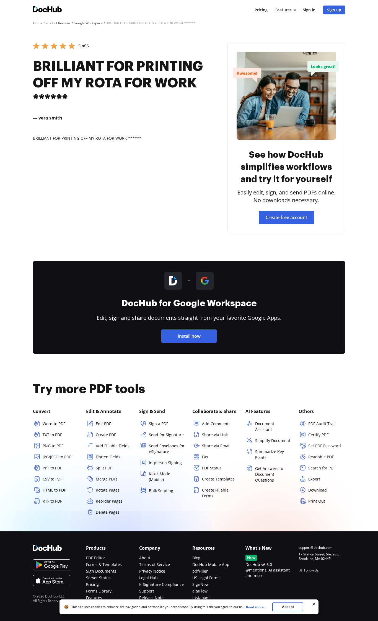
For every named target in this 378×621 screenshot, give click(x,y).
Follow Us (311, 570)
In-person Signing (165, 462)
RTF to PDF (52, 501)
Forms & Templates (104, 564)
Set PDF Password (324, 445)
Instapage (201, 597)
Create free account (286, 217)
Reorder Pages (109, 501)
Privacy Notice (152, 571)
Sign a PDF (158, 423)
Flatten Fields (108, 456)
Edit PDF (103, 423)
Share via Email (216, 445)
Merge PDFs (107, 479)
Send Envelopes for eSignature (167, 448)
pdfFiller (200, 571)
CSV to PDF (52, 479)
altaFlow (200, 591)
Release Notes (152, 597)
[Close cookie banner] (313, 604)
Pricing (261, 9)
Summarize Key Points (269, 454)
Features (283, 9)
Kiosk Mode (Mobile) (159, 476)
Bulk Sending (161, 490)
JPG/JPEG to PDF (57, 456)
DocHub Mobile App (210, 564)
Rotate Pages (108, 490)
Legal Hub (148, 577)
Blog (196, 557)
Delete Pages (108, 512)
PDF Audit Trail (322, 423)
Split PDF (104, 468)
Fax (205, 456)
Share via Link (215, 434)
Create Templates (218, 479)
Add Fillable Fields (113, 445)
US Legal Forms (206, 577)
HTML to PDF (54, 490)
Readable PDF (321, 456)
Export (314, 479)
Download (317, 490)
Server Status (98, 577)
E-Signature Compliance (161, 584)
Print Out (316, 501)
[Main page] (47, 10)
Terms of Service (154, 564)
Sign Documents (101, 571)
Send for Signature (166, 434)
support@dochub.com (315, 547)
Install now (189, 336)
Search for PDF (321, 468)
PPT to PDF (52, 468)
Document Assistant (264, 426)
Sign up (334, 9)
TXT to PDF (52, 434)
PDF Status (212, 468)
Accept (288, 607)
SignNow (200, 584)
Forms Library (99, 591)
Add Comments (216, 423)
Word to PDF (54, 423)
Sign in (309, 9)
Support (146, 591)
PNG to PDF (53, 445)
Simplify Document (272, 440)
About (144, 557)
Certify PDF (318, 434)
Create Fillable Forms (215, 492)
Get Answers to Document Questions (269, 474)
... (254, 607)
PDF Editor (95, 557)
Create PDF (106, 434)
